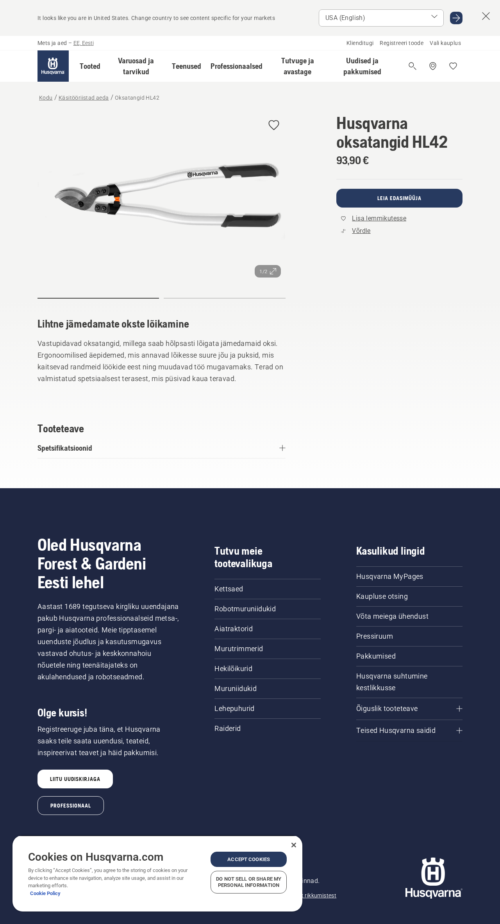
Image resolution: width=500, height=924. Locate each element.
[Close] (294, 845)
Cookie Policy (45, 893)
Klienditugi (359, 43)
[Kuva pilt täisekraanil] (162, 197)
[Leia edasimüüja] (432, 66)
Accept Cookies (248, 859)
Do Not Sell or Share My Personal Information (248, 882)
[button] (90, 66)
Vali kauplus (445, 43)
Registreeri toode (401, 43)
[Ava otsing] (412, 66)
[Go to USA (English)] (456, 18)
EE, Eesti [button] (83, 43)
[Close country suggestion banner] (486, 16)
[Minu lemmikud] (453, 66)
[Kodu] (53, 66)
